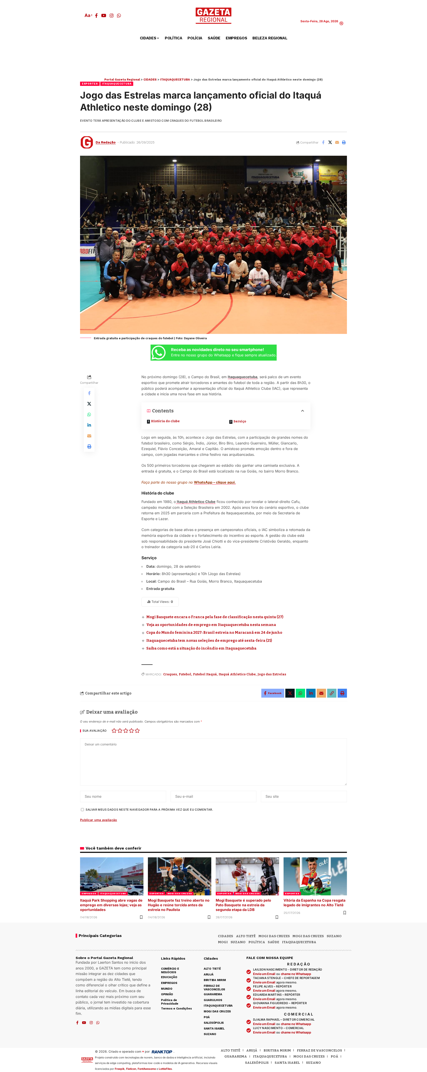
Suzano (334, 936)
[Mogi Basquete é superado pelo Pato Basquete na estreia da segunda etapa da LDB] (247, 876)
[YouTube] (103, 15)
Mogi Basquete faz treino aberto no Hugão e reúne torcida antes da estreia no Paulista (178, 905)
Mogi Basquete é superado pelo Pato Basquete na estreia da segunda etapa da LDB (243, 905)
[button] (88, 15)
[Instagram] (112, 15)
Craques (170, 674)
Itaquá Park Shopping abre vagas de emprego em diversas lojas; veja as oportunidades (111, 905)
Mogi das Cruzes (308, 936)
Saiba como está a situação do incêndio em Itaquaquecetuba (201, 648)
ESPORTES (90, 83)
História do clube (165, 421)
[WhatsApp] (119, 15)
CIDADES (225, 936)
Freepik (120, 1068)
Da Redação (106, 142)
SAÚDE (273, 942)
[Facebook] (96, 15)
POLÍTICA (256, 942)
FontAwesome (147, 1068)
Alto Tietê (246, 936)
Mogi (223, 942)
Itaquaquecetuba (242, 377)
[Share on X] (330, 142)
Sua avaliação (95, 730)
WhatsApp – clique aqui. (215, 482)
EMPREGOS (89, 893)
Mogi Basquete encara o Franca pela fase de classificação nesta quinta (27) (214, 617)
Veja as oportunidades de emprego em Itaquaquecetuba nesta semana (211, 625)
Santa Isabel (287, 1063)
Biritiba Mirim (277, 1050)
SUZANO (238, 942)
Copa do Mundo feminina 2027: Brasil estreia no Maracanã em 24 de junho (214, 632)
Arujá (251, 1050)
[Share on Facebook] (323, 142)
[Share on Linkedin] (89, 425)
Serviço (240, 421)
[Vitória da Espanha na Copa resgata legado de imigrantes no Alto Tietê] (315, 876)
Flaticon (131, 1068)
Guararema (235, 1056)
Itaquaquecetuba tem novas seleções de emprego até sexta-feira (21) (209, 640)
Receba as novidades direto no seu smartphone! (217, 349)
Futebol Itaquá (205, 674)
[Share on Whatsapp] (89, 414)
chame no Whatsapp (296, 974)
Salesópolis (257, 1063)
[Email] (337, 142)
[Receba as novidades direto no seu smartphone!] (159, 353)
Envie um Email (264, 974)
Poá (334, 1056)
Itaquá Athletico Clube (196, 501)
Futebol (185, 674)
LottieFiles (165, 1068)
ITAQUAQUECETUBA (117, 83)
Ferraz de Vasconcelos (319, 1050)
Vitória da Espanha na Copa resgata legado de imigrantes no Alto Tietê (314, 902)
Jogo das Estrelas (272, 674)
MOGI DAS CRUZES (179, 893)
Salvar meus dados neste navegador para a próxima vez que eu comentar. (149, 809)
